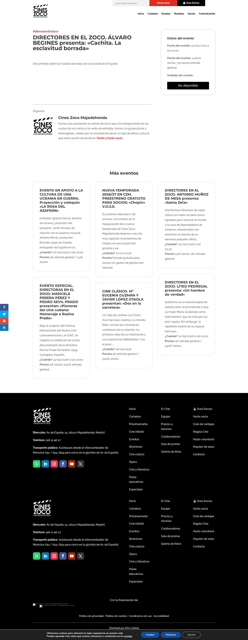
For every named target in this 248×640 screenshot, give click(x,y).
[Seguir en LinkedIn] (45, 464)
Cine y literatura (139, 469)
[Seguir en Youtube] (71, 464)
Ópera (133, 462)
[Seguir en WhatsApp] (36, 464)
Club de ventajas (203, 424)
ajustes (128, 636)
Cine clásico (136, 454)
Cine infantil (136, 431)
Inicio (141, 13)
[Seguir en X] (80, 464)
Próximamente (138, 424)
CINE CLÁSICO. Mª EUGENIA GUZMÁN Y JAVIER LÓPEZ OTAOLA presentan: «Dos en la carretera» (122, 299)
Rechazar (171, 634)
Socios (191, 13)
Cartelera (153, 13)
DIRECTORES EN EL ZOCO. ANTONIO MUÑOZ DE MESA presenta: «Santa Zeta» (186, 196)
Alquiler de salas (203, 446)
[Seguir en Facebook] (63, 464)
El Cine (165, 409)
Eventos (166, 13)
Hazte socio (163, 3)
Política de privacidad (91, 616)
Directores (135, 446)
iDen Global (132, 628)
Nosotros (179, 13)
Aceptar (150, 634)
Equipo (165, 416)
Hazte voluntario (203, 439)
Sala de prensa (170, 444)
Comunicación (207, 13)
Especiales (136, 489)
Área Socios (192, 3)
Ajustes (191, 634)
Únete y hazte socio (109, 138)
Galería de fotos (171, 451)
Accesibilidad (161, 616)
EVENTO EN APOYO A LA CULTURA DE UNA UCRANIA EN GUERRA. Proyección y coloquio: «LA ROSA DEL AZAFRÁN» (61, 200)
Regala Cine (200, 431)
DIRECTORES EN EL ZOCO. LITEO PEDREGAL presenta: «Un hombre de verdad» (186, 288)
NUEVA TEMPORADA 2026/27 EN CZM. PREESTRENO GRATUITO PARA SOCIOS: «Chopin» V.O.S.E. (123, 198)
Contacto (199, 454)
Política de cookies (116, 616)
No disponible (188, 85)
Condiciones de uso (140, 616)
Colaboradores (170, 436)
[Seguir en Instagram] (54, 464)
